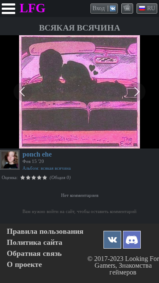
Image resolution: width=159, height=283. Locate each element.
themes (127, 8)
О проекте (24, 265)
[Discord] (132, 237)
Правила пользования (45, 231)
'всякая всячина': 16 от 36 (35, 140)
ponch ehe (37, 154)
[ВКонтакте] (112, 237)
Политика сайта (34, 242)
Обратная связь (34, 253)
